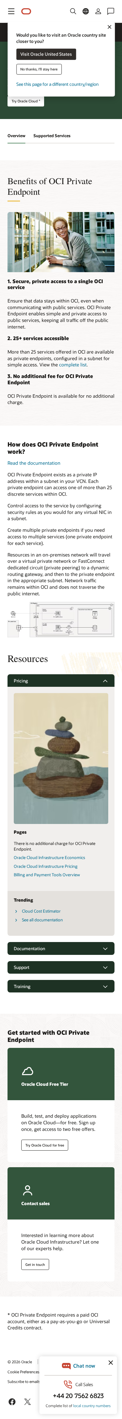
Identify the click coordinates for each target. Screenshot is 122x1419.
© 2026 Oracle (20, 1361)
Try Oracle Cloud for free (44, 1145)
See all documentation (42, 919)
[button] (11, 11)
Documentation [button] (29, 948)
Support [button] (21, 967)
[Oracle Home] (26, 11)
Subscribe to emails (24, 1381)
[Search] (73, 11)
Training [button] (22, 986)
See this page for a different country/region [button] (57, 84)
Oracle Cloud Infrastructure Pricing (46, 866)
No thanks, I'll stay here (39, 69)
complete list (73, 364)
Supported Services (51, 135)
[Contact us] (110, 11)
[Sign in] (98, 11)
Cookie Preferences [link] (23, 1371)
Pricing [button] (21, 680)
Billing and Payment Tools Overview (47, 874)
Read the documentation (34, 463)
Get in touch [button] (35, 1264)
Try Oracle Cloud (26, 101)
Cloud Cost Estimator (41, 911)
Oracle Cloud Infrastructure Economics (49, 857)
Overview (16, 135)
